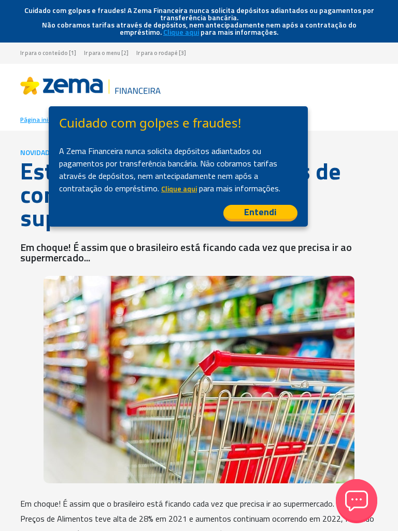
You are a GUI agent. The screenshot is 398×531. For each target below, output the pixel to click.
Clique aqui (181, 32)
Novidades (39, 152)
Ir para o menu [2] (106, 53)
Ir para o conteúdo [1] (48, 53)
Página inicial (39, 120)
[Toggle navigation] (369, 87)
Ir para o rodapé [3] (161, 53)
